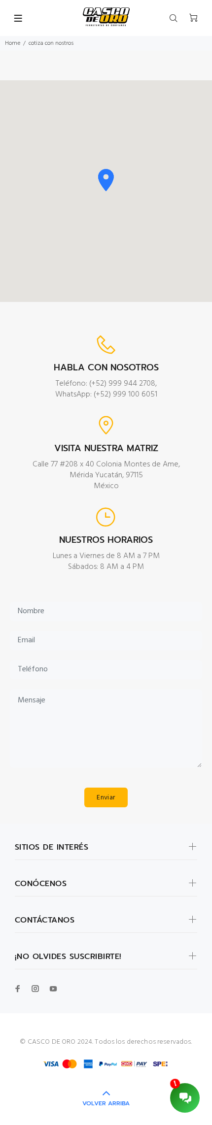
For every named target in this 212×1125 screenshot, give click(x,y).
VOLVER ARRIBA (106, 1103)
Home (12, 43)
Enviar (106, 797)
